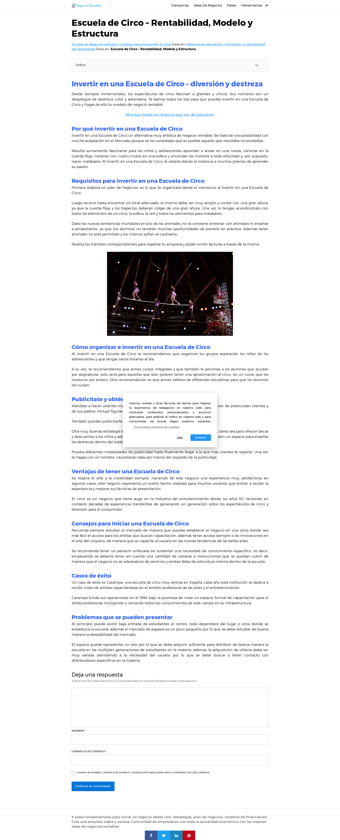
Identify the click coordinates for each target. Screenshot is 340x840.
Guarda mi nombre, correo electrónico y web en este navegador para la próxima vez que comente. (143, 772)
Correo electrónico (89, 751)
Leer (180, 437)
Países (231, 5)
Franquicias (180, 5)
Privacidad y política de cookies (156, 427)
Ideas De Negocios (208, 5)
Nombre (79, 730)
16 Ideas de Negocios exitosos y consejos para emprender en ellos (121, 44)
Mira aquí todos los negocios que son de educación (170, 115)
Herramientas (251, 5)
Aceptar (200, 437)
